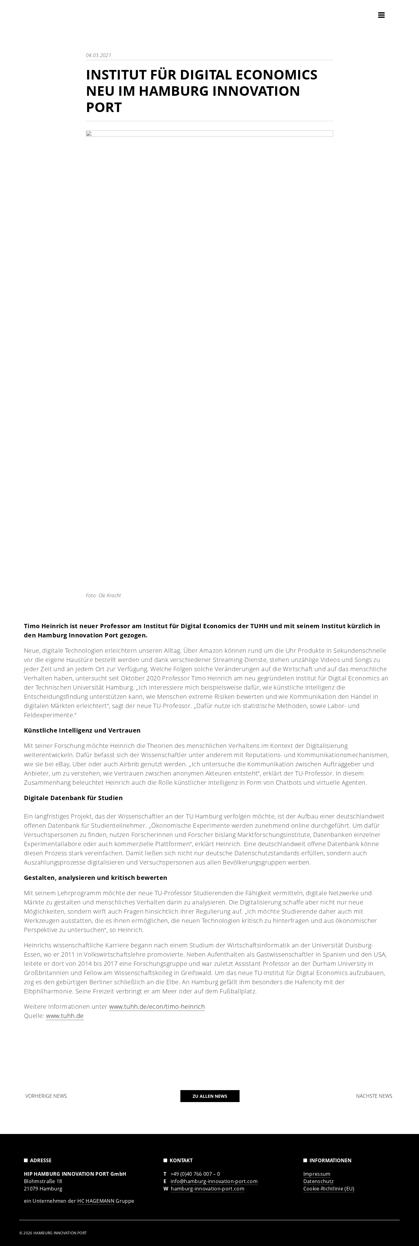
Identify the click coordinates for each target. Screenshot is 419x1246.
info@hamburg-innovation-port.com (214, 1181)
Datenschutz (318, 1181)
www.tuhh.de (64, 1016)
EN (394, 14)
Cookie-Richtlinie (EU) (329, 1188)
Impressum (317, 1174)
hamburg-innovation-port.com (207, 1188)
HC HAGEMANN (95, 1201)
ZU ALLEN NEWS (210, 1096)
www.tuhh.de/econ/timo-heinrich (157, 1006)
